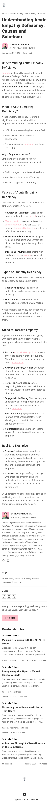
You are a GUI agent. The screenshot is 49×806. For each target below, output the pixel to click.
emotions (17, 408)
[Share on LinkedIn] (9, 596)
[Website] (3, 560)
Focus (35, 352)
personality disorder (25, 228)
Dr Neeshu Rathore (10, 636)
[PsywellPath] (4, 5)
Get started (10, 618)
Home (4, 13)
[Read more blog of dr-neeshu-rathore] (18, 46)
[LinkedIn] (8, 560)
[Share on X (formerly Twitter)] (14, 596)
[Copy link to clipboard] (4, 596)
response (29, 144)
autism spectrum (13, 224)
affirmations (17, 362)
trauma (27, 255)
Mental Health (12, 221)
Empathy (6, 73)
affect (33, 216)
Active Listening (22, 352)
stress (17, 255)
